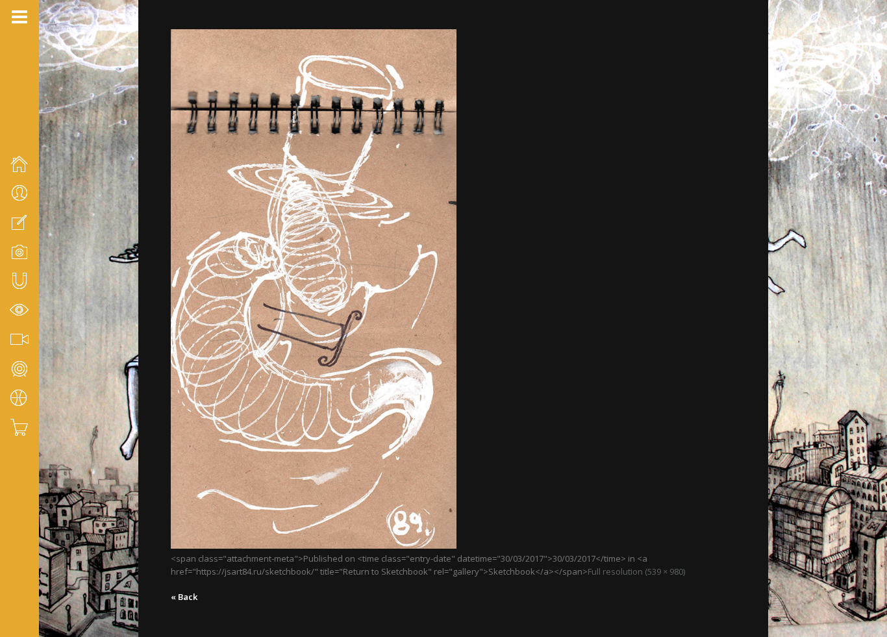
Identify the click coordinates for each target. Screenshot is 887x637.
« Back (184, 597)
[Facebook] (16, 568)
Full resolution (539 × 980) (636, 571)
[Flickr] (33, 568)
